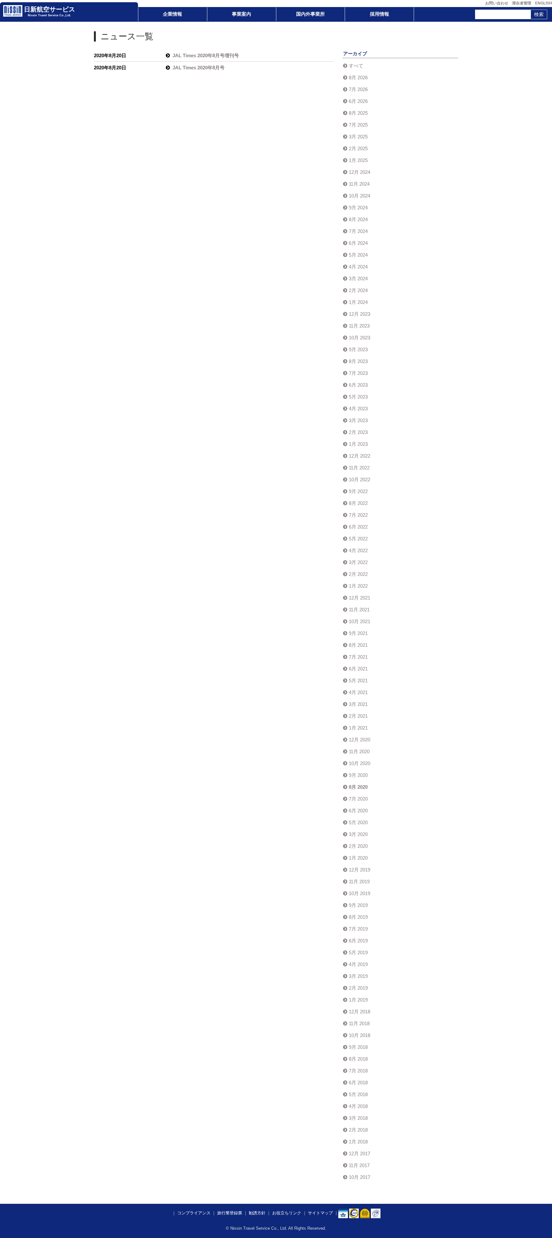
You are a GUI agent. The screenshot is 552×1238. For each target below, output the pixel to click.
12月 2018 (359, 1011)
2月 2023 (358, 432)
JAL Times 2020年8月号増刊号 (205, 55)
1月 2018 (358, 1141)
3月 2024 (358, 278)
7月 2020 (358, 798)
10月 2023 (359, 337)
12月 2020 (359, 739)
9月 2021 (358, 633)
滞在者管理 (521, 3)
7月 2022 (358, 515)
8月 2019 (358, 917)
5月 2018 (358, 1094)
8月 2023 (358, 361)
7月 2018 (358, 1070)
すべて (356, 65)
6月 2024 (358, 243)
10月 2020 (359, 763)
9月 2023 (358, 349)
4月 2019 (358, 964)
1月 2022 (358, 586)
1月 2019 (358, 999)
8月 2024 (358, 219)
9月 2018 (358, 1047)
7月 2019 (358, 929)
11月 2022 (359, 467)
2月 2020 (358, 846)
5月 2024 (358, 255)
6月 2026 (358, 101)
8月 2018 (358, 1059)
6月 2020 (358, 810)
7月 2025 (358, 125)
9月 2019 (358, 905)
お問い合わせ (496, 3)
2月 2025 (358, 148)
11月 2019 (359, 881)
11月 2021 (359, 609)
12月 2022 (359, 456)
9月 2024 (358, 207)
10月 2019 (359, 893)
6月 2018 (358, 1082)
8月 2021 (358, 645)
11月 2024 (359, 184)
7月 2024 (358, 231)
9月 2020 (358, 775)
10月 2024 (359, 195)
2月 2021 (358, 716)
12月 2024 (359, 172)
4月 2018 (358, 1106)
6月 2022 (358, 527)
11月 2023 (359, 326)
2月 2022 (358, 574)
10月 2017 (359, 1177)
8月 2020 (358, 787)
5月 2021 (358, 680)
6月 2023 (358, 385)
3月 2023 (358, 420)
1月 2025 (358, 160)
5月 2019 (358, 952)
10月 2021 (359, 621)
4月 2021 (358, 692)
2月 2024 (358, 290)
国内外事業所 (310, 14)
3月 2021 (358, 704)
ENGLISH (543, 3)
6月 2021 (358, 668)
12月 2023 (359, 314)
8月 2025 (358, 113)
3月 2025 (358, 136)
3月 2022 (358, 562)
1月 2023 (358, 444)
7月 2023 (358, 373)
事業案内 (241, 14)
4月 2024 (358, 266)
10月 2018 (359, 1035)
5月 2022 (358, 538)
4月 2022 (358, 550)
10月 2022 (359, 479)
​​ (354, 1213)
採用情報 (379, 14)
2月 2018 (358, 1130)
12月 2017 (359, 1153)
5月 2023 (358, 396)
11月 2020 (359, 751)
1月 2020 (358, 858)
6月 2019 (358, 940)
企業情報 (172, 14)
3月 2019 (358, 976)
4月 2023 (358, 408)
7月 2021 (358, 657)
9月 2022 (358, 491)
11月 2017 (359, 1165)
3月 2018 (358, 1118)
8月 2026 (358, 77)
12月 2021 (359, 597)
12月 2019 (359, 869)
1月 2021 (358, 728)
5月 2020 (358, 822)
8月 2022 (358, 503)
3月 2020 (358, 834)
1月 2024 (358, 302)
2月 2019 (358, 988)
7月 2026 (358, 89)
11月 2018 (359, 1023)
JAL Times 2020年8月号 (198, 67)
